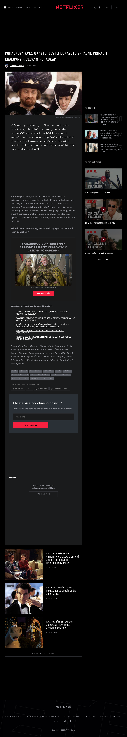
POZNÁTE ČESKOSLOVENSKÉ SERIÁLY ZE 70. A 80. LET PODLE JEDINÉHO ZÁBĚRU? (43, 338)
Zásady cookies (72, 717)
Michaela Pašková (17, 65)
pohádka (48, 371)
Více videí (103, 259)
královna (35, 371)
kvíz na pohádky (61, 375)
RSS (56, 721)
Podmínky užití (13, 717)
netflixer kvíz (20, 375)
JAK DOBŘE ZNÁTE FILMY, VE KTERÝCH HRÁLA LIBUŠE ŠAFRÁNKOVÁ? (40, 331)
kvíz (58, 371)
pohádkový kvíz (40, 375)
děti (14, 371)
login (117, 7)
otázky (67, 371)
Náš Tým (90, 717)
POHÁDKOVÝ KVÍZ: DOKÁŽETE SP (31, 324)
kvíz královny (20, 379)
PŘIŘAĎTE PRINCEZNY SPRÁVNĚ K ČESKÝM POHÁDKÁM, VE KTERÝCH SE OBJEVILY (42, 312)
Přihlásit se (30, 425)
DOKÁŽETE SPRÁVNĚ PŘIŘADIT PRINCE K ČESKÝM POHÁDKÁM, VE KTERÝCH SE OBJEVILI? (45, 319)
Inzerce (117, 717)
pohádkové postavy (42, 379)
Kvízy (11, 75)
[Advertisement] (43, 173)
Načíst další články (43, 654)
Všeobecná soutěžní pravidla (43, 717)
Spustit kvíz (43, 293)
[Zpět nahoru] (120, 730)
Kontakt (104, 717)
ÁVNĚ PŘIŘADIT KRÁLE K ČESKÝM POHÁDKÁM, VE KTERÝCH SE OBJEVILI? (42, 325)
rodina (23, 371)
